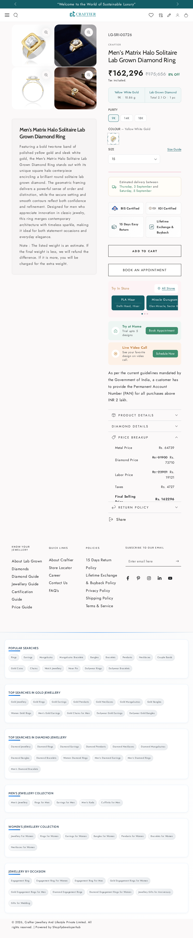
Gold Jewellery (18, 702)
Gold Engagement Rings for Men (28, 892)
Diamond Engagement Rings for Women (110, 892)
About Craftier (61, 560)
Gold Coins (17, 668)
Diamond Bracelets (46, 758)
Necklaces (144, 657)
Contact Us (58, 583)
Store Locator (60, 567)
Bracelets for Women (162, 836)
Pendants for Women (132, 836)
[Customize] (169, 15)
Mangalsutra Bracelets (71, 657)
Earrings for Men (66, 802)
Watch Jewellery (53, 668)
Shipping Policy (99, 598)
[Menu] (7, 15)
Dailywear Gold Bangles (142, 713)
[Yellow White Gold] (113, 139)
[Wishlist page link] (151, 15)
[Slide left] (16, 4)
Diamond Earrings (69, 746)
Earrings (28, 657)
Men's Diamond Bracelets (24, 769)
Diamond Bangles (20, 758)
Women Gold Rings (21, 713)
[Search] (15, 15)
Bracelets (110, 657)
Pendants (127, 657)
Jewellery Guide (25, 584)
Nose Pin (73, 668)
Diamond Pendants (96, 746)
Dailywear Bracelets (119, 668)
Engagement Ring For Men (89, 880)
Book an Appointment (145, 270)
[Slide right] (177, 4)
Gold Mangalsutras (130, 702)
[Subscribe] (178, 561)
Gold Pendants (81, 702)
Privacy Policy (98, 590)
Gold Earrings (59, 702)
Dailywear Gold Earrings (109, 713)
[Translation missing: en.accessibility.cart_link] (186, 15)
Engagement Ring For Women (52, 880)
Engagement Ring (20, 880)
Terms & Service (99, 606)
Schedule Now (165, 354)
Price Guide (22, 607)
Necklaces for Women (23, 847)
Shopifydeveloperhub (66, 927)
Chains (34, 668)
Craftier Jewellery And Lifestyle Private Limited (55, 922)
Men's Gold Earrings (49, 713)
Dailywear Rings (93, 668)
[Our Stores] (160, 15)
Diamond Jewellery (20, 746)
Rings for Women (49, 836)
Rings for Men (42, 802)
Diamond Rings (45, 746)
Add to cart (144, 251)
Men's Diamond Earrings (108, 758)
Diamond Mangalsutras (153, 746)
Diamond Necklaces (123, 746)
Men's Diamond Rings (139, 758)
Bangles (94, 657)
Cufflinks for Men (110, 802)
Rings (14, 657)
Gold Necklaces (104, 702)
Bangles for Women (104, 836)
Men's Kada (88, 802)
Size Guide (174, 149)
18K (140, 118)
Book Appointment (162, 330)
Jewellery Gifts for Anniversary (154, 892)
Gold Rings (39, 702)
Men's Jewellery (19, 802)
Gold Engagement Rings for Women (129, 880)
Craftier (114, 44)
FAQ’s (54, 590)
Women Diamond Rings (75, 758)
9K (113, 118)
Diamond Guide (25, 576)
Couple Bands (164, 657)
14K (126, 118)
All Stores (168, 288)
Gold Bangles (154, 702)
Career (54, 575)
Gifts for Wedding (20, 903)
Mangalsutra (46, 657)
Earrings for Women (76, 836)
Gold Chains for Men (78, 713)
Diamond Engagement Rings (67, 892)
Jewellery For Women (22, 836)
